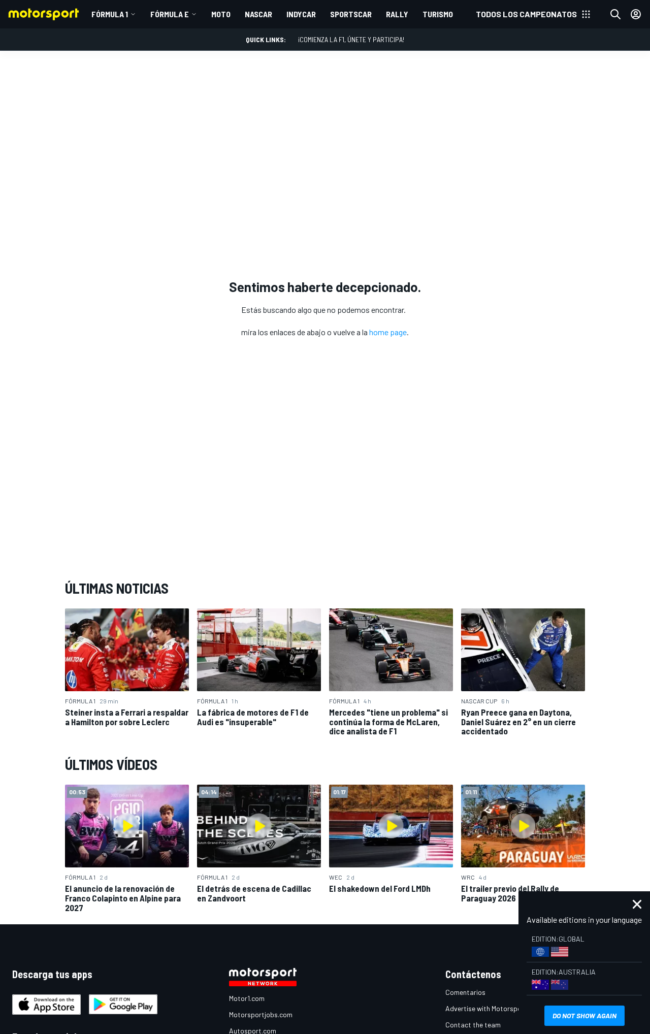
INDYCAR (301, 14)
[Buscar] (615, 14)
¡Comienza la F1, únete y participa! (351, 39)
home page (388, 332)
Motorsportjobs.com (260, 1014)
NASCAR (258, 14)
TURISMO (437, 14)
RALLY (397, 14)
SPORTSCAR (351, 14)
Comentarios (465, 992)
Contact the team (473, 1024)
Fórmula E (169, 14)
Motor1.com (247, 998)
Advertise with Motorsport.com (493, 1008)
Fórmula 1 (109, 14)
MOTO (221, 14)
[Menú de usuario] (636, 14)
